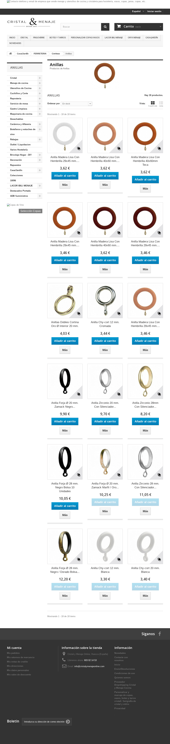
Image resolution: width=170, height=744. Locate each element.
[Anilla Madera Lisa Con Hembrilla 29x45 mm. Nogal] (145, 220)
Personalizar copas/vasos (85, 37)
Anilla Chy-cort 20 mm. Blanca (145, 570)
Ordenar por (53, 103)
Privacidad (119, 708)
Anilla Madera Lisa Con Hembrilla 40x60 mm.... (105, 159)
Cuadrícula (152, 106)
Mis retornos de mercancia (20, 657)
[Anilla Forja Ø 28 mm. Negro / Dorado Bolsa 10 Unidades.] (65, 546)
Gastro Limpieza (18, 109)
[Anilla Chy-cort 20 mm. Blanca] (145, 546)
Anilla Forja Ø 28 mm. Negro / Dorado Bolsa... (65, 570)
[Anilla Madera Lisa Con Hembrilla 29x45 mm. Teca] (65, 220)
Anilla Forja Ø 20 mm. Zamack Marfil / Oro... (105, 485)
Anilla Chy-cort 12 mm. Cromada (105, 324)
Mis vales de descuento (19, 674)
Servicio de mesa (19, 103)
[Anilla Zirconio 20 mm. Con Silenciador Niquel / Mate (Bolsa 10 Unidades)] (105, 381)
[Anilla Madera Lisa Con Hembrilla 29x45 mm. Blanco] (65, 135)
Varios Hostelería (19, 149)
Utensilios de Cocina (20, 88)
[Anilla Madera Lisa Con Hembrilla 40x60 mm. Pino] (105, 135)
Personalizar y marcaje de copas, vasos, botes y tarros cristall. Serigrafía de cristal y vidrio (125, 698)
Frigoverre (38, 37)
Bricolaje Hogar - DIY (21, 155)
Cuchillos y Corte (19, 93)
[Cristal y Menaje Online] (31, 22)
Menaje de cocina (19, 83)
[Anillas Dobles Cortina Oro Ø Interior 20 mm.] (65, 300)
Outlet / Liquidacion (20, 144)
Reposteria (15, 98)
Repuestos (15, 165)
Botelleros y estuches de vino (22, 132)
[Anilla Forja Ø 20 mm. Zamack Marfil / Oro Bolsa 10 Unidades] (105, 462)
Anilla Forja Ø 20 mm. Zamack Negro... (64, 404)
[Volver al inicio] (10, 54)
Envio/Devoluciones (124, 669)
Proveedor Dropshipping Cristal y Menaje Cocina (125, 685)
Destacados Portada (20, 191)
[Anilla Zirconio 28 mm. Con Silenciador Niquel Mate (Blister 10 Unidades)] (145, 462)
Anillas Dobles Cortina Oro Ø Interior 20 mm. (65, 324)
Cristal (24, 37)
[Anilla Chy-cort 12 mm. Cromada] (105, 300)
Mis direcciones (15, 666)
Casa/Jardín (152, 37)
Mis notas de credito (17, 661)
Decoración (16, 160)
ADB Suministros (19, 196)
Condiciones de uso (124, 673)
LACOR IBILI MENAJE (114, 37)
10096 (13, 180)
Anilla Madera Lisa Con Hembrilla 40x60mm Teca (145, 161)
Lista (161, 106)
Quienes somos (122, 677)
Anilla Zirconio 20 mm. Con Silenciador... (105, 404)
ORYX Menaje (134, 37)
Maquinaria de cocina (21, 114)
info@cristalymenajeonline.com (89, 666)
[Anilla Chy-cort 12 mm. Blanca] (105, 546)
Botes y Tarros (58, 37)
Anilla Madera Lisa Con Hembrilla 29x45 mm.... (64, 159)
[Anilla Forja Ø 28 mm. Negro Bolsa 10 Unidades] (65, 462)
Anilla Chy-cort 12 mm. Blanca (105, 570)
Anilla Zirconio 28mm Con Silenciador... (145, 404)
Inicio (12, 37)
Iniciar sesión (154, 11)
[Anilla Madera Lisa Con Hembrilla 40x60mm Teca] (145, 135)
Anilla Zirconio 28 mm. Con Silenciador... (145, 485)
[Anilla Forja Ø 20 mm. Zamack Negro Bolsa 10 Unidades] (65, 381)
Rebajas (14, 139)
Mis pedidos (13, 653)
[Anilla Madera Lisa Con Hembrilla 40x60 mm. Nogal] (105, 220)
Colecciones (16, 175)
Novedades (15, 43)
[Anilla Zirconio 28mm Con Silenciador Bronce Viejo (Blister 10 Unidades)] (145, 381)
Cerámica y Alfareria (20, 124)
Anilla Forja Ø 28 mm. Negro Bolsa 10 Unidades (64, 487)
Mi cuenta (14, 648)
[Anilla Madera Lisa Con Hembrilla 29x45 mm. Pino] (145, 300)
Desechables (16, 119)
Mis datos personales (18, 670)
